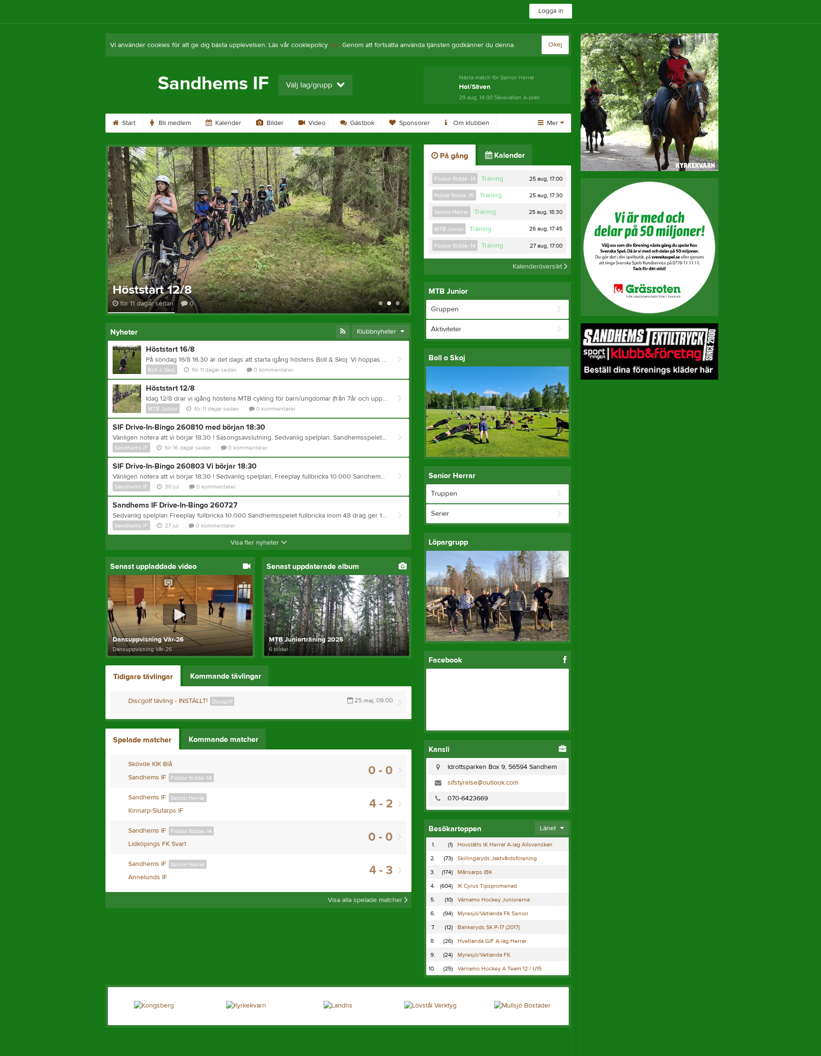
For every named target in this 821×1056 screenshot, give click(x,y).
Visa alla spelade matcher (366, 900)
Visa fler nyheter (255, 542)
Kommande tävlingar (225, 676)
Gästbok (361, 123)
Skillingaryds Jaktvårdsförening (497, 858)
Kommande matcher (223, 739)
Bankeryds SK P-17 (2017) (489, 927)
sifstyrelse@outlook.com (483, 782)
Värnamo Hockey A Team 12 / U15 (500, 968)
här (334, 45)
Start (127, 123)
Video (315, 123)
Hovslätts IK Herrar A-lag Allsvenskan (505, 844)
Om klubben (470, 123)
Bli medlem (174, 123)
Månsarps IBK (475, 872)
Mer (552, 123)
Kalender (227, 123)
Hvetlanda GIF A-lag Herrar (492, 941)
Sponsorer (413, 123)
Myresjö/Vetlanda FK (484, 955)
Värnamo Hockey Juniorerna (494, 899)
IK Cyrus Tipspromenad (487, 886)
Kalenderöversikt (538, 266)
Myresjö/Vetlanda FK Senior (493, 913)
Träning (492, 178)
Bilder (274, 123)
